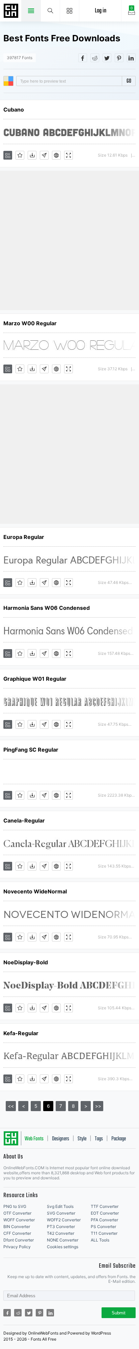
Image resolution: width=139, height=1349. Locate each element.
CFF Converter (17, 1233)
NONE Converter (62, 1239)
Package (118, 1139)
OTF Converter (17, 1213)
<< (11, 1106)
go (129, 81)
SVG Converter (61, 1213)
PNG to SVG (14, 1206)
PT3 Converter (61, 1226)
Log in (100, 11)
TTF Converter (104, 1206)
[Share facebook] (82, 57)
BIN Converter (16, 1226)
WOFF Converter (19, 1219)
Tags (99, 1139)
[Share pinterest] (119, 57)
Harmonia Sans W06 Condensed (46, 607)
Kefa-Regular (20, 1033)
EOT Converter (105, 1213)
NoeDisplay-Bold (25, 962)
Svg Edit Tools (60, 1206)
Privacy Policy (17, 1246)
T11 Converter (104, 1233)
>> (98, 1106)
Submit (119, 1312)
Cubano (13, 109)
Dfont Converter (18, 1239)
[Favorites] (20, 155)
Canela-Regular (24, 820)
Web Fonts (34, 1139)
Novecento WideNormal (35, 891)
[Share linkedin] (131, 57)
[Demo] (68, 155)
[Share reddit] (94, 57)
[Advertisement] (69, 240)
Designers (60, 1139)
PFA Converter (104, 1219)
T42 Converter (60, 1233)
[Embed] (56, 155)
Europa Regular (23, 537)
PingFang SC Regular (30, 749)
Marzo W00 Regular (30, 323)
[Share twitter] (107, 57)
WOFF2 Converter (64, 1219)
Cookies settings (62, 1246)
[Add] (7, 155)
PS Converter (103, 1226)
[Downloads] (32, 155)
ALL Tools (100, 1239)
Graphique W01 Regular (34, 678)
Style (82, 1139)
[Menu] (69, 11)
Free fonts (11, 11)
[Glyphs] (44, 155)
